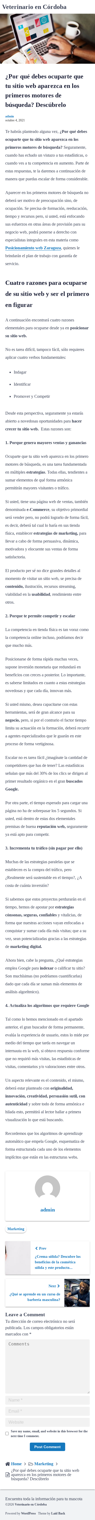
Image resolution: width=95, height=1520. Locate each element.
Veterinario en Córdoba (34, 6)
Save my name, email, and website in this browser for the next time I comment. (49, 1433)
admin (9, 116)
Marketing (15, 1229)
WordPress (28, 1513)
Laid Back (58, 1513)
